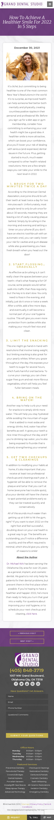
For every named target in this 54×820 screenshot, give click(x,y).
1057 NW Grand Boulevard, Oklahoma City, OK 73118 (27, 677)
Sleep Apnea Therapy (15, 788)
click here (31, 614)
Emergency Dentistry (39, 792)
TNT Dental (42, 810)
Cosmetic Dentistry (39, 778)
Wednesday (18, 756)
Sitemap (25, 804)
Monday (16, 751)
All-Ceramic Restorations (39, 785)
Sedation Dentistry (39, 788)
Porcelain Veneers (15, 781)
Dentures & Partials (38, 775)
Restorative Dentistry (39, 771)
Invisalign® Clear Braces (15, 785)
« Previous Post (27, 633)
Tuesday (16, 753)
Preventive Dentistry (15, 768)
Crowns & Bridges (15, 775)
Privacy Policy (36, 804)
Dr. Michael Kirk (15, 563)
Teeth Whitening (39, 781)
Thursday (17, 759)
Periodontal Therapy (15, 771)
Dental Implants (15, 778)
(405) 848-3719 (27, 670)
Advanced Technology (15, 792)
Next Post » (27, 641)
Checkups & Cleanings (39, 768)
